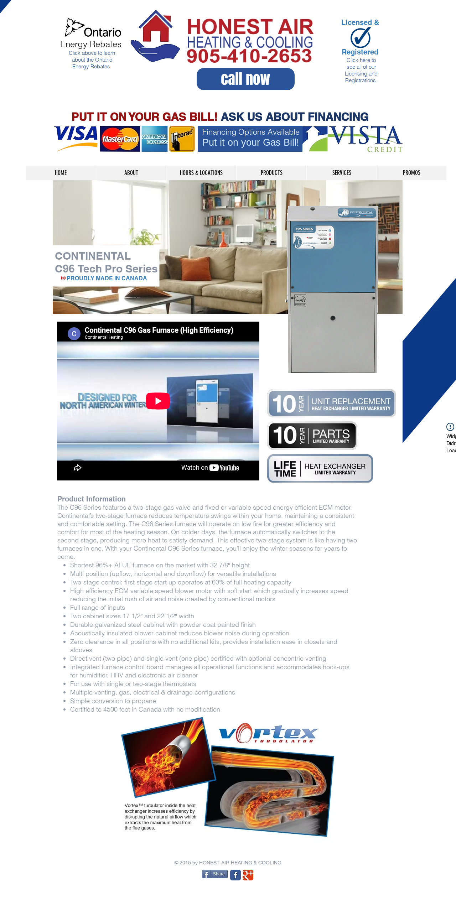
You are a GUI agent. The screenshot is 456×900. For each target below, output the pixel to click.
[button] (271, 173)
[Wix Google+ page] (248, 875)
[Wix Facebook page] (235, 875)
